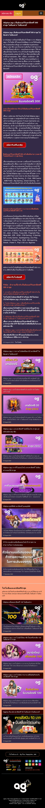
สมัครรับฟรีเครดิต (14, 144)
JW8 (8, 270)
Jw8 (35, 754)
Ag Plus (22, 754)
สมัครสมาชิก (7, 13)
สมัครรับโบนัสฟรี (14, 277)
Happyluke (29, 754)
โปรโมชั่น (18, 342)
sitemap (34, 803)
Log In (18, 13)
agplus (19, 803)
